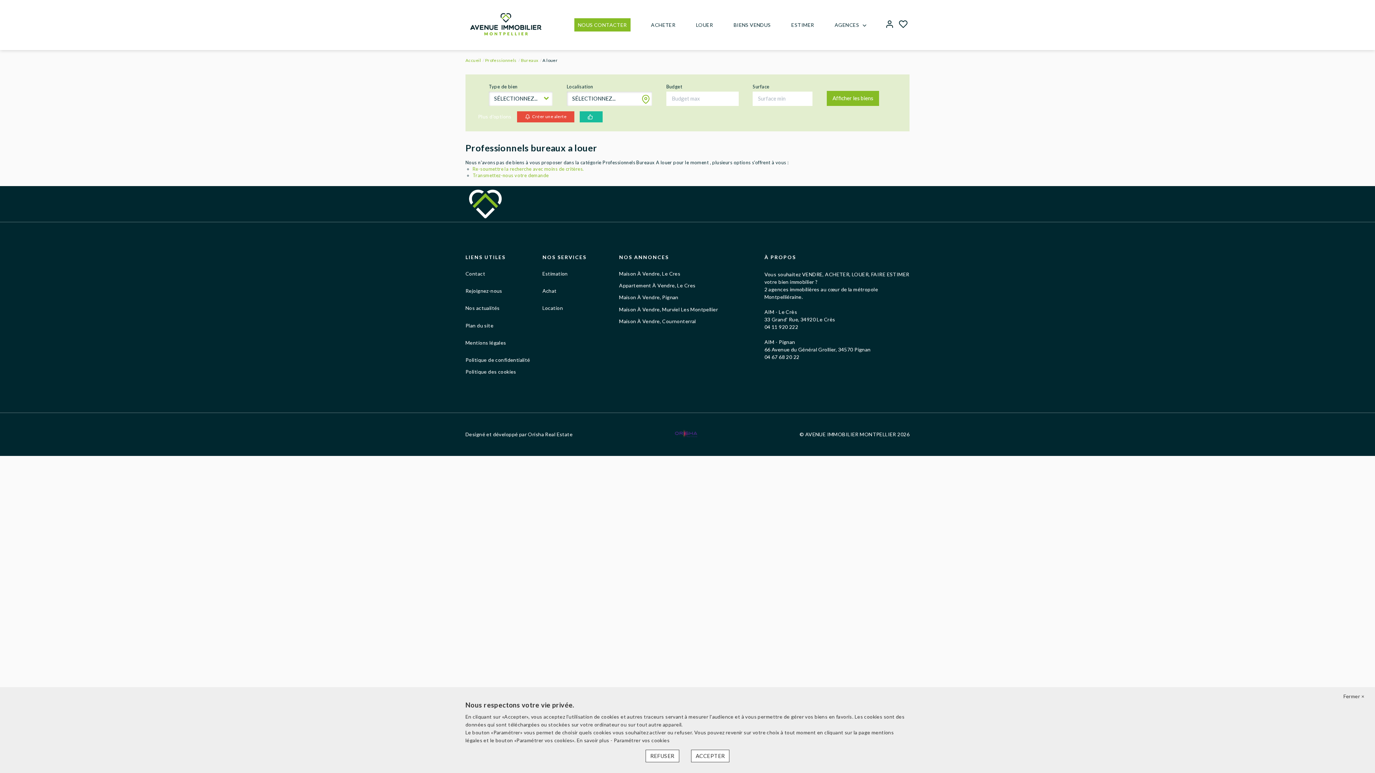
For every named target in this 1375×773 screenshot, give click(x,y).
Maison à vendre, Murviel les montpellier (668, 309)
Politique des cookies (490, 372)
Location (552, 308)
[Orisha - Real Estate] (686, 434)
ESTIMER (802, 25)
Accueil (473, 60)
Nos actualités (482, 308)
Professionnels (501, 60)
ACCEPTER (710, 756)
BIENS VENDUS (752, 25)
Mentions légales (485, 343)
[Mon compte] (889, 25)
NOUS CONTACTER (602, 25)
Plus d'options (495, 116)
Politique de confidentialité (497, 360)
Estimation (555, 274)
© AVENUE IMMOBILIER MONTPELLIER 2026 (855, 434)
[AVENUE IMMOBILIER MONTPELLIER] (505, 23)
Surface (761, 86)
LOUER (704, 25)
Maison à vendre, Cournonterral (657, 321)
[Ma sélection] (903, 25)
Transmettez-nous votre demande (511, 175)
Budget (674, 86)
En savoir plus (594, 740)
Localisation (580, 86)
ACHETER (663, 25)
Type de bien (503, 86)
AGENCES (847, 25)
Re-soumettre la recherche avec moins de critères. (528, 169)
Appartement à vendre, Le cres (657, 285)
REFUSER (662, 756)
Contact (475, 274)
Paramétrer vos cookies (642, 740)
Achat (549, 291)
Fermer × (1353, 696)
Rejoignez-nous (483, 291)
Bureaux (530, 60)
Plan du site (479, 325)
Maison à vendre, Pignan (649, 297)
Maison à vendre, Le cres (649, 274)
